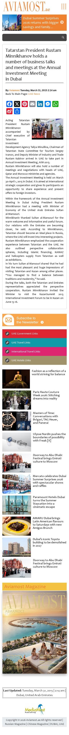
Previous (7, 22)
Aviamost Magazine (25, 587)
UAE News (34, 94)
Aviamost (14, 90)
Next (62, 22)
